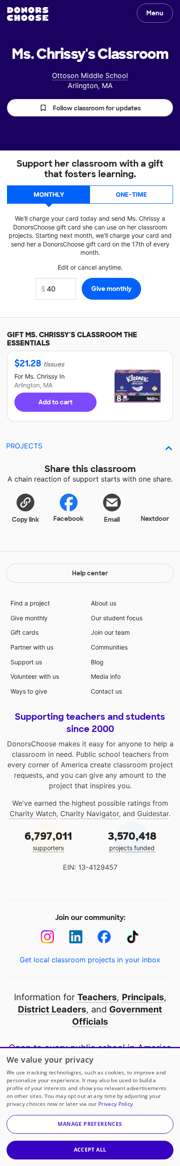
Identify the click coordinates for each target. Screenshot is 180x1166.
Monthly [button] (49, 194)
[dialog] (90, 1106)
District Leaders (52, 1009)
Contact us (106, 691)
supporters (48, 840)
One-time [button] (131, 194)
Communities (109, 647)
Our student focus (116, 618)
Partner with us (31, 647)
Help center (90, 573)
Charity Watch (33, 813)
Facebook (68, 519)
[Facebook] (104, 936)
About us (103, 603)
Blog (97, 662)
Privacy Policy (115, 1104)
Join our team (110, 632)
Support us (26, 662)
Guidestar (153, 813)
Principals (143, 997)
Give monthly (29, 618)
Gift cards (24, 632)
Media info (106, 676)
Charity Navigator (89, 813)
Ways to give (28, 691)
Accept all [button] (90, 1149)
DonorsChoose (27, 14)
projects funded (132, 840)
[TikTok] (132, 936)
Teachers (97, 997)
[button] (90, 107)
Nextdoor (155, 519)
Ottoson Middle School (90, 75)
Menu (154, 13)
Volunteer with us (34, 676)
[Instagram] (47, 936)
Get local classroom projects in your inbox (90, 959)
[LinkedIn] (75, 936)
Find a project (30, 603)
